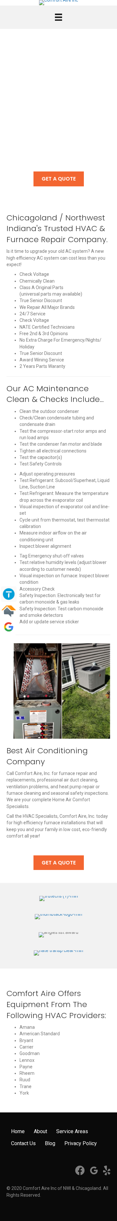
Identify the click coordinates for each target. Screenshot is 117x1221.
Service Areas (72, 1131)
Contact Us (23, 1143)
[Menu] (58, 17)
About (40, 1131)
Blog (50, 1143)
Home (18, 1131)
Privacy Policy (80, 1143)
